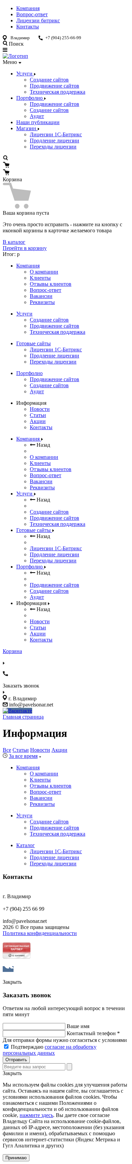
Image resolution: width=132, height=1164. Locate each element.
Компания (28, 8)
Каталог (25, 845)
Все (7, 750)
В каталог (14, 242)
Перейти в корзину (25, 248)
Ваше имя (78, 1026)
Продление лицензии (54, 140)
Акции (38, 421)
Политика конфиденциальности (40, 933)
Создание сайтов (49, 80)
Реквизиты (42, 302)
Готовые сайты (33, 343)
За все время (23, 756)
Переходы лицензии (53, 146)
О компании (44, 272)
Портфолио (30, 98)
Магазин (27, 128)
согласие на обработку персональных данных (49, 1050)
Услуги (25, 73)
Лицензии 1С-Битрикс (56, 134)
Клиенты (40, 278)
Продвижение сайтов (54, 86)
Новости (40, 409)
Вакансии (41, 296)
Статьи (38, 415)
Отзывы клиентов (50, 284)
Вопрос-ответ (32, 14)
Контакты (27, 26)
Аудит (37, 116)
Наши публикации (38, 122)
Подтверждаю (49, 1050)
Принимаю (16, 1157)
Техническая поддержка (57, 92)
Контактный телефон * (93, 1033)
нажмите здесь (36, 1115)
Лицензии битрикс (38, 20)
